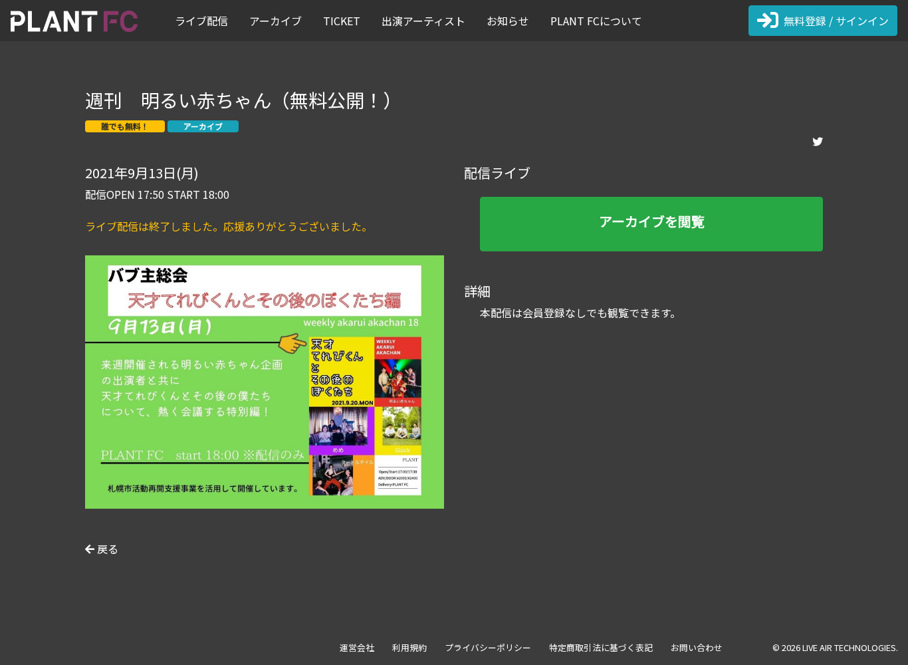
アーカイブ (275, 21)
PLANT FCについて (596, 21)
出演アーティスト (423, 21)
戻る (106, 549)
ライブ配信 (201, 21)
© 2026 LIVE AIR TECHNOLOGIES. (835, 647)
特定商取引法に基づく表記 (601, 647)
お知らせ (508, 21)
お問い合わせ (697, 647)
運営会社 (357, 647)
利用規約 (409, 647)
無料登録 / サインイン (836, 21)
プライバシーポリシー (488, 647)
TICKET (341, 21)
